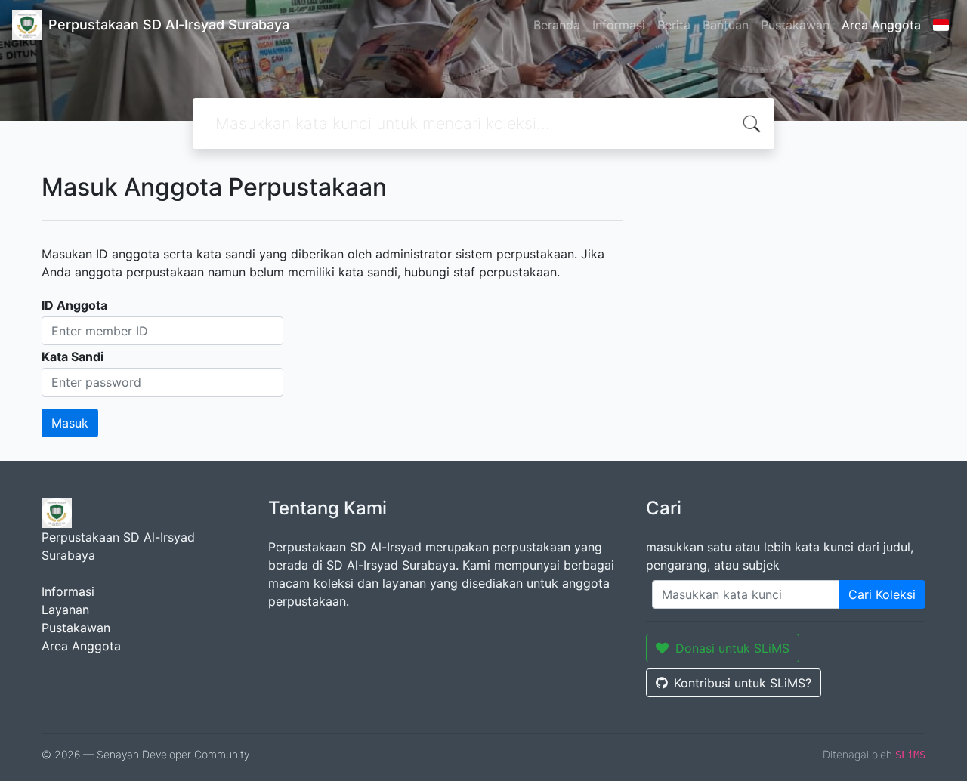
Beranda (556, 24)
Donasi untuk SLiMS (732, 648)
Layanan (65, 609)
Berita (673, 24)
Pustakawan (795, 24)
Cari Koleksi (882, 594)
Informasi (618, 24)
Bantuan (726, 24)
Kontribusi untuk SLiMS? (742, 682)
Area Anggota (881, 24)
